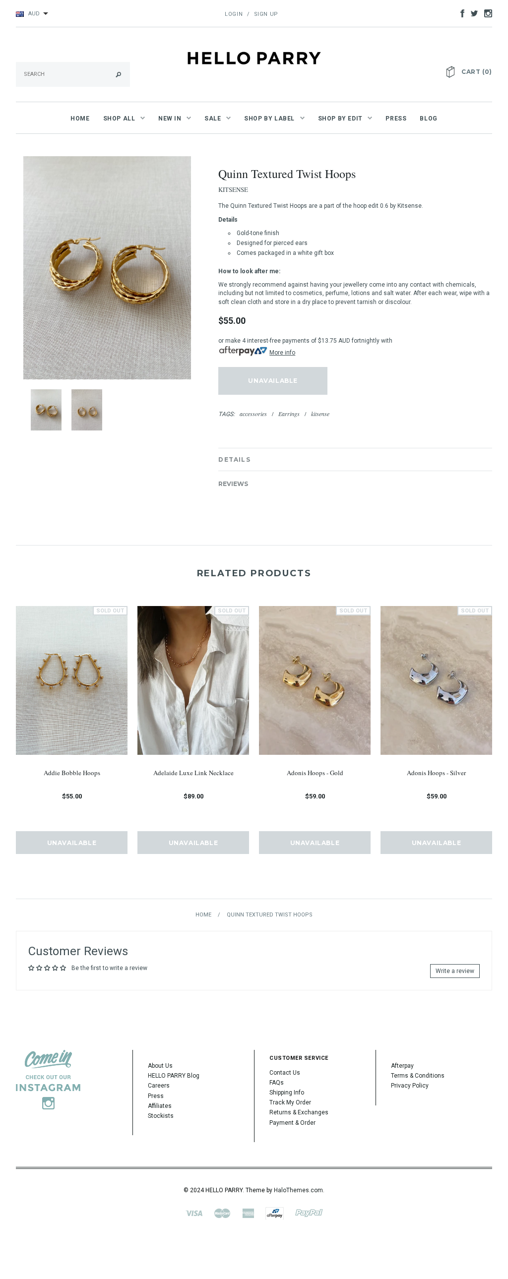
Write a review (455, 971)
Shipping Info (286, 1092)
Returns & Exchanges (298, 1112)
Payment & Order (292, 1122)
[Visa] (194, 1213)
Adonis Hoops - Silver (436, 772)
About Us (160, 1065)
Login (234, 14)
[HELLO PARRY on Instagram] (485, 12)
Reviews (233, 483)
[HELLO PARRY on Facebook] (459, 12)
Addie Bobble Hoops (72, 772)
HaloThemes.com (298, 1190)
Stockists (161, 1115)
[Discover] (274, 1213)
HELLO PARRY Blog (173, 1075)
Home (203, 915)
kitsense (320, 414)
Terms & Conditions (417, 1075)
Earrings (289, 414)
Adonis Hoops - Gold (315, 772)
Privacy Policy (410, 1085)
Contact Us (284, 1072)
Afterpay (402, 1065)
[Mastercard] (222, 1213)
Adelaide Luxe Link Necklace (193, 772)
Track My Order (290, 1102)
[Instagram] (48, 1079)
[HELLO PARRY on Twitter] (472, 12)
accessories (253, 414)
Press (156, 1096)
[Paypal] (309, 1213)
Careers (159, 1085)
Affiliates (160, 1105)
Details (234, 459)
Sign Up (266, 14)
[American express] (248, 1213)
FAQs (276, 1082)
